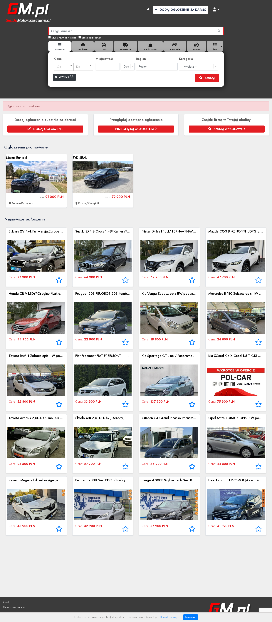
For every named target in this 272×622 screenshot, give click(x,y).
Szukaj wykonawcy (229, 129)
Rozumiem (190, 617)
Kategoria (186, 59)
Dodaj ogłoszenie (47, 129)
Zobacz (36, 181)
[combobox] (64, 67)
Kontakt (6, 602)
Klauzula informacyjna (14, 607)
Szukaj (209, 78)
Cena (58, 59)
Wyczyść (66, 77)
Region (141, 59)
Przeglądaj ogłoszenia (135, 129)
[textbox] (64, 66)
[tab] (59, 46)
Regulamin (8, 612)
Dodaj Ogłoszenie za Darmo (182, 10)
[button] (216, 10)
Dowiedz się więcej (169, 617)
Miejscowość (104, 59)
